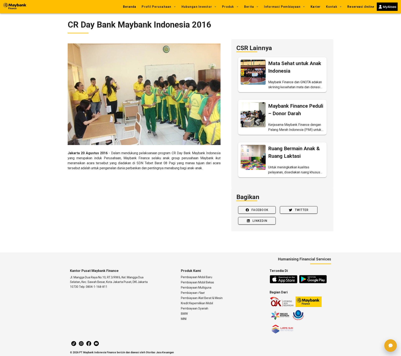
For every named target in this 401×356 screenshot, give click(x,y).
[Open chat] (390, 345)
